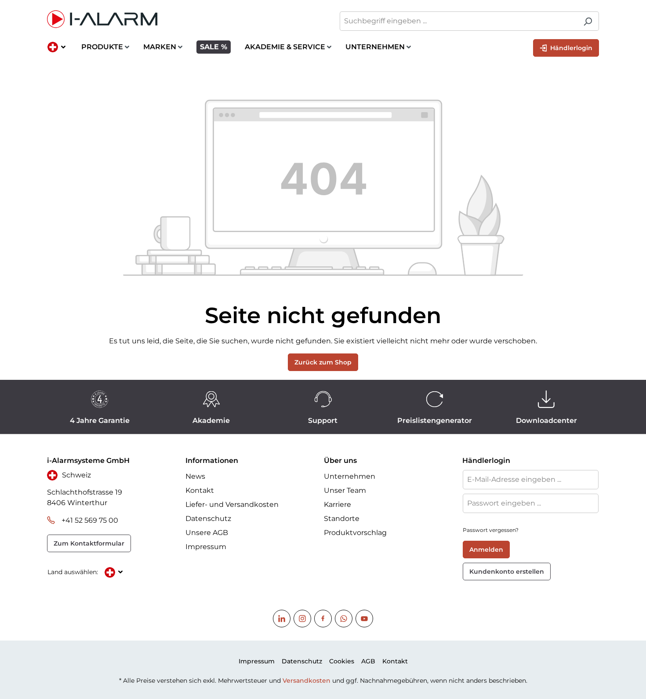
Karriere (337, 504)
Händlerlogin (570, 48)
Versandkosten (306, 680)
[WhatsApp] (343, 618)
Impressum (205, 546)
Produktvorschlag (355, 532)
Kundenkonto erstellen (506, 571)
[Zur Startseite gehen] (180, 19)
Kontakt (199, 490)
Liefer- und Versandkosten (232, 504)
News (195, 476)
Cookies (341, 661)
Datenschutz (208, 518)
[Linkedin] (281, 618)
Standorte (341, 518)
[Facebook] (323, 618)
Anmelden (486, 549)
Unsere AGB (206, 532)
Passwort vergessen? (491, 530)
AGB (368, 661)
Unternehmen (349, 476)
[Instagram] (302, 618)
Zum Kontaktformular (89, 543)
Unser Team (345, 490)
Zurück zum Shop (323, 362)
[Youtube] (364, 618)
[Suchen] (588, 21)
